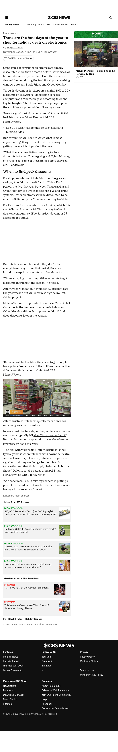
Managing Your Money (38, 24)
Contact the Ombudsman (55, 708)
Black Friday (15, 619)
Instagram (47, 665)
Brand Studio (10, 699)
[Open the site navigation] (23, 17)
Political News (10, 657)
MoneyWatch (12, 24)
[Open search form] (110, 17)
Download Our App (13, 695)
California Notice (89, 661)
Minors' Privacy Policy (91, 675)
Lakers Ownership (12, 670)
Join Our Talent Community (56, 695)
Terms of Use (87, 670)
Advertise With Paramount (56, 690)
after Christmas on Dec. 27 (49, 435)
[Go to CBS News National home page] (59, 17)
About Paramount (51, 686)
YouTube (46, 657)
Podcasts (8, 690)
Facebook (47, 661)
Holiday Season (33, 619)
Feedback (47, 704)
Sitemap (7, 704)
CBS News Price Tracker (66, 24)
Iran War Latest (11, 661)
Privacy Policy (87, 657)
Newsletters (9, 686)
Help (44, 699)
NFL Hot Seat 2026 (13, 665)
